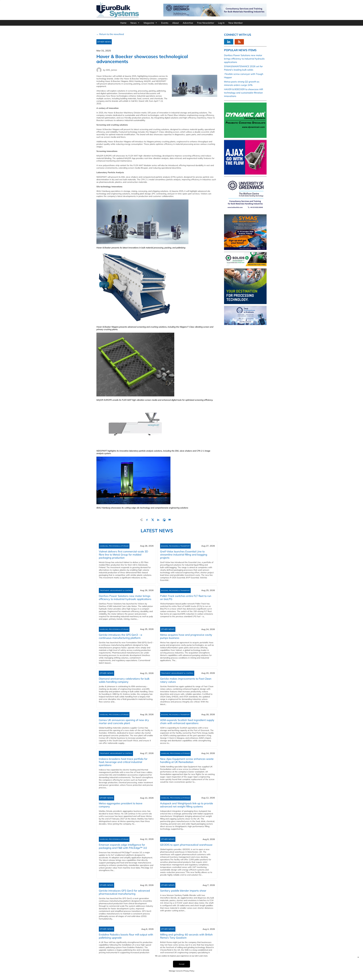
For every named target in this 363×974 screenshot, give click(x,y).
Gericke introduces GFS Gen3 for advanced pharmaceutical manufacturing (124, 892)
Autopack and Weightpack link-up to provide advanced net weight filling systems (186, 805)
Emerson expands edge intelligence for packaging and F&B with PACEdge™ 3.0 (123, 846)
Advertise (188, 22)
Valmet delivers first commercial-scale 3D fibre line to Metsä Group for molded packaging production (123, 554)
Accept (181, 964)
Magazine (149, 22)
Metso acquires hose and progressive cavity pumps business (186, 636)
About (175, 22)
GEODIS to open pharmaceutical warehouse (186, 844)
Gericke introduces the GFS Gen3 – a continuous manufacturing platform (120, 636)
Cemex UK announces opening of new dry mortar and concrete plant (124, 721)
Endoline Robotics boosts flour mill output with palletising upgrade (126, 936)
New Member (235, 22)
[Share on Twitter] (152, 519)
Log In (221, 22)
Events (164, 22)
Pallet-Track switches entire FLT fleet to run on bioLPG (185, 597)
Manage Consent (175, 971)
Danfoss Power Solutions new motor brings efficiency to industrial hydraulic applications (125, 597)
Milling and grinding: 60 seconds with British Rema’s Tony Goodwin (186, 936)
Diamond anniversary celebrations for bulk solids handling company (124, 680)
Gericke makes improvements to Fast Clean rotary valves (185, 680)
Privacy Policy (188, 971)
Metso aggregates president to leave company (120, 805)
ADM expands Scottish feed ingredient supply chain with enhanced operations (187, 721)
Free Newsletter (205, 22)
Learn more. (203, 956)
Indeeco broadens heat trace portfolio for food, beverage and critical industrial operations (123, 762)
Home (123, 22)
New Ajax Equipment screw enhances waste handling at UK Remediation (187, 760)
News (133, 22)
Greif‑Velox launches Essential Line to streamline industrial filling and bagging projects (183, 554)
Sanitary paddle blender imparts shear (183, 890)
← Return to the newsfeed (110, 34)
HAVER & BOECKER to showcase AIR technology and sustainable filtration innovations (243, 92)
